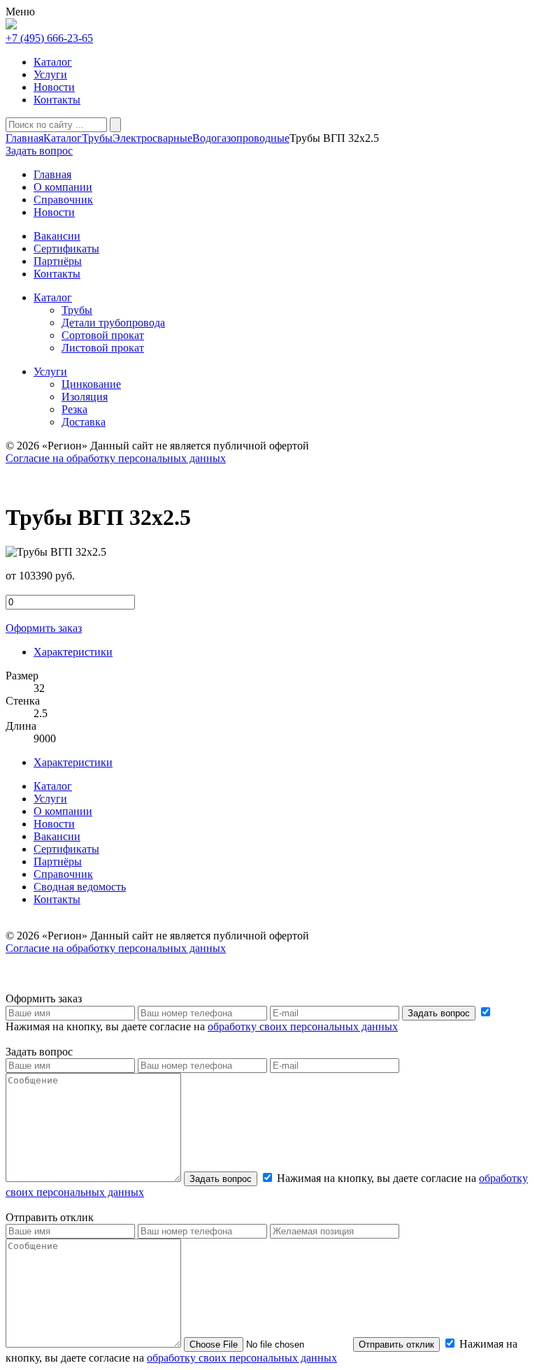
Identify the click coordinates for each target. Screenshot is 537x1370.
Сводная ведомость (80, 887)
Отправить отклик (396, 1344)
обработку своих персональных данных (303, 1026)
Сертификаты (66, 849)
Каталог (53, 62)
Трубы (97, 138)
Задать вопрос (439, 1013)
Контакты (57, 100)
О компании (63, 811)
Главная (24, 138)
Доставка (84, 422)
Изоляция (85, 397)
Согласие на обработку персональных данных (116, 458)
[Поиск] (115, 124)
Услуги (50, 74)
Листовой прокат (103, 348)
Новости (54, 87)
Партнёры (58, 861)
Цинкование (91, 384)
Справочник (63, 874)
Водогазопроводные (240, 138)
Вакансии (57, 836)
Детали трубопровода (113, 323)
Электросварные (152, 138)
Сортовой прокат (103, 335)
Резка (74, 409)
